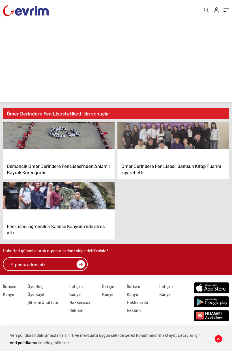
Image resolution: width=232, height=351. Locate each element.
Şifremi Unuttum (42, 302)
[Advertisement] (116, 62)
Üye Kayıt (36, 294)
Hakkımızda (80, 302)
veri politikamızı (24, 342)
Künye (8, 294)
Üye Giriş (35, 286)
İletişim (9, 286)
